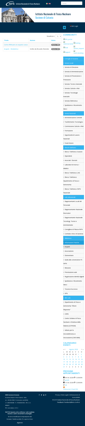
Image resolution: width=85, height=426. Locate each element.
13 (73, 359)
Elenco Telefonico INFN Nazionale (72, 191)
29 (79, 364)
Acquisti (67, 247)
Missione (68, 268)
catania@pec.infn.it (12, 408)
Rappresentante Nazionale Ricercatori (73, 211)
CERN (67, 314)
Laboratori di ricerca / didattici (71, 166)
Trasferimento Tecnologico (74, 122)
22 (79, 362)
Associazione (69, 251)
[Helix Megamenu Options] (65, 27)
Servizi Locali (69, 63)
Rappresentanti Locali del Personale (72, 203)
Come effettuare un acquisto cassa (16, 45)
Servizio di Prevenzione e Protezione (72, 78)
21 (76, 362)
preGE (67, 380)
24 (64, 364)
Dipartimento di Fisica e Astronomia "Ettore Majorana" (72, 306)
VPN (66, 293)
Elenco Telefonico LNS (72, 173)
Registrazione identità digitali (74, 277)
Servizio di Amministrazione (74, 72)
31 (64, 367)
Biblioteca (68, 238)
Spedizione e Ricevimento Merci (72, 107)
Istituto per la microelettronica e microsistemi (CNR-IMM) (71, 334)
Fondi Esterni (69, 143)
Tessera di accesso (71, 289)
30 (82, 364)
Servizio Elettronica (71, 101)
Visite (53, 40)
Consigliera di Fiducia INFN (74, 229)
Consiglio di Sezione (71, 59)
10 (64, 359)
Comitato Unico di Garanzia (74, 234)
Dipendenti (68, 156)
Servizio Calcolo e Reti (72, 88)
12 (70, 359)
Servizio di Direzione (71, 67)
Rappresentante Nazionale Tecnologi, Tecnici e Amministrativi (73, 221)
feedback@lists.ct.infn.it (72, 402)
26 (70, 364)
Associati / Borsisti (71, 160)
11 (67, 359)
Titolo (6, 40)
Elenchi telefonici (70, 148)
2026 (76, 349)
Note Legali (64, 395)
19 (70, 362)
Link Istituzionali (70, 197)
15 (79, 359)
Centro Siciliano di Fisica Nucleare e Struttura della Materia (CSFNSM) (72, 322)
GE (66, 385)
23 (82, 362)
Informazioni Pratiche (72, 243)
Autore (32, 40)
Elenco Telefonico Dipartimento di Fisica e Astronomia (71, 181)
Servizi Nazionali (70, 113)
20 (73, 362)
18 (67, 362)
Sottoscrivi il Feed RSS (70, 389)
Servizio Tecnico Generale (73, 84)
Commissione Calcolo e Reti (74, 126)
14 (76, 359)
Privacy (57, 395)
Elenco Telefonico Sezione (73, 152)
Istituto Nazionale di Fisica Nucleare (28, 4)
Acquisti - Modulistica (11, 49)
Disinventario (69, 255)
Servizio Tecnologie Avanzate (70, 94)
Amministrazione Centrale (73, 118)
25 (67, 364)
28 (76, 364)
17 (64, 362)
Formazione (69, 131)
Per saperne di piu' (27, 419)
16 (82, 359)
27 (73, 364)
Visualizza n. (51, 36)
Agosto (71, 349)
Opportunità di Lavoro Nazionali (71, 137)
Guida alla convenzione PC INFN (72, 261)
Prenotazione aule (71, 272)
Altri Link (67, 298)
